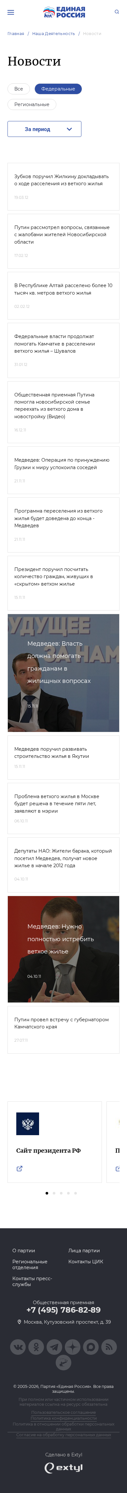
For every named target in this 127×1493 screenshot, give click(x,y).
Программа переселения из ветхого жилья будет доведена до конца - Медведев (58, 518)
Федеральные (58, 89)
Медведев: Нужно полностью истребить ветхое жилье (60, 939)
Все (18, 89)
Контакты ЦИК (85, 1262)
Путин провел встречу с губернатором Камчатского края (61, 1023)
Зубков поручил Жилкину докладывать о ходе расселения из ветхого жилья (61, 180)
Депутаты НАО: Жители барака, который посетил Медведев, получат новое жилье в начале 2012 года (63, 858)
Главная (15, 33)
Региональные (31, 104)
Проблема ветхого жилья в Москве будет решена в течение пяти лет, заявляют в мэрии (56, 804)
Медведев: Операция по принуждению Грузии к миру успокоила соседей (61, 463)
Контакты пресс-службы (32, 1281)
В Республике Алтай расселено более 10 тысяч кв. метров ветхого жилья (63, 289)
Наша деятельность (53, 33)
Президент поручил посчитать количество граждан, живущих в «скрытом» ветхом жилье (53, 576)
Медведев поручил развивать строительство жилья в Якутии (51, 752)
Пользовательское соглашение (63, 1412)
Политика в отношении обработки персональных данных (63, 1426)
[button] (47, 1193)
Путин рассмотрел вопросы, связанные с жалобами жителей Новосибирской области (62, 235)
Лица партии (84, 1251)
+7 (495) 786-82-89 (63, 1310)
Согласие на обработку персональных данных (63, 1434)
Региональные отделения (30, 1264)
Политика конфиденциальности (64, 1418)
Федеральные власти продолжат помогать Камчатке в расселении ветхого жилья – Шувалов (54, 344)
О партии (23, 1251)
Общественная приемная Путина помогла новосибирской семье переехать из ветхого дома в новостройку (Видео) (54, 405)
